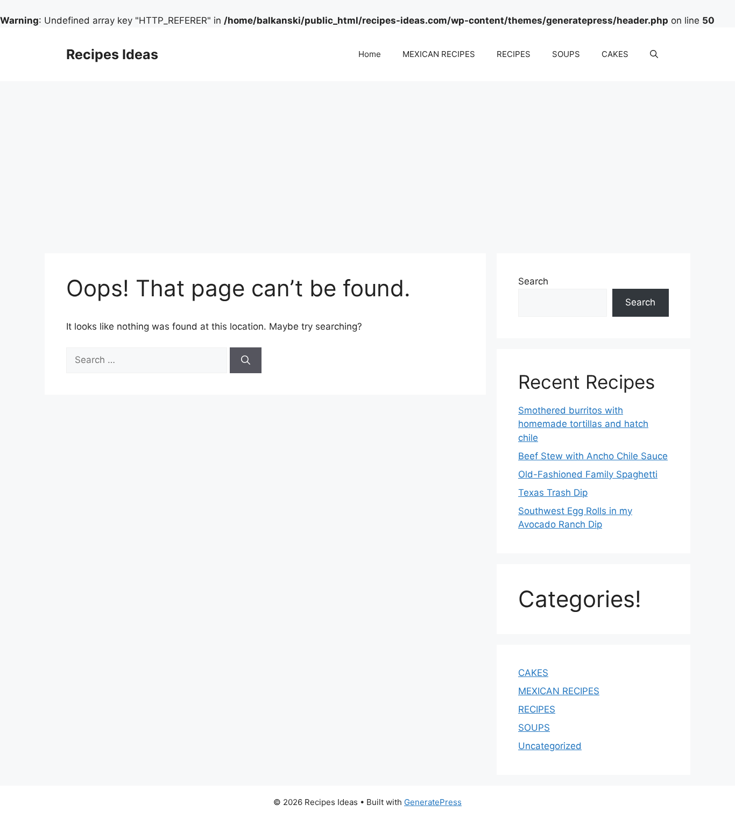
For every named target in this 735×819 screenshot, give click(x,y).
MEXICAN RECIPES (438, 54)
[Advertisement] (367, 162)
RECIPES (514, 54)
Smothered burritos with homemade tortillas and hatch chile (583, 424)
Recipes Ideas (112, 54)
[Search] (246, 360)
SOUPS (566, 54)
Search (533, 281)
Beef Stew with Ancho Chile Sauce (593, 456)
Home (369, 54)
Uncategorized (550, 745)
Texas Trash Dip (553, 492)
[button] (654, 54)
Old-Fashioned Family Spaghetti (588, 474)
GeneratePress (433, 802)
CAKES (615, 54)
